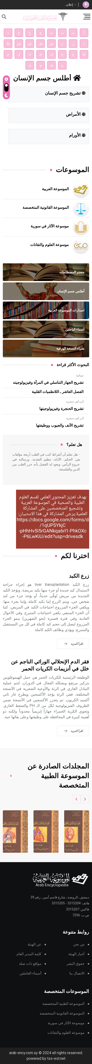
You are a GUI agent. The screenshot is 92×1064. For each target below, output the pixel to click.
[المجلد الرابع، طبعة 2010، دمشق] (42, 831)
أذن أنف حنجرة (75, 401)
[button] (85, 799)
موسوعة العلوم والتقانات (49, 245)
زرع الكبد (79, 576)
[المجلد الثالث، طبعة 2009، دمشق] (73, 831)
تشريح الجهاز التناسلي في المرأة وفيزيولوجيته (48, 382)
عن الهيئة (34, 944)
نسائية (80, 375)
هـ (51, 65)
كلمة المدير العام (29, 954)
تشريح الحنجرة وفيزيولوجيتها (61, 409)
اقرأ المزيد (77, 643)
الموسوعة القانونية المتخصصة (46, 207)
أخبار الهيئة (76, 954)
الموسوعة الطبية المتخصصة (63, 1004)
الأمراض (74, 114)
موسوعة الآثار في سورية (50, 226)
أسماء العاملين (30, 973)
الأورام (75, 135)
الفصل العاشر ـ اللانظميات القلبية (58, 392)
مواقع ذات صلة (30, 964)
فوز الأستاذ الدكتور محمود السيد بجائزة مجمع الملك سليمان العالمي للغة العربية (40, 5)
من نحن (78, 944)
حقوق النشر (75, 964)
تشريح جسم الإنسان (63, 93)
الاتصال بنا (76, 973)
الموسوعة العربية (55, 189)
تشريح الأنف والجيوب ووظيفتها (60, 425)
